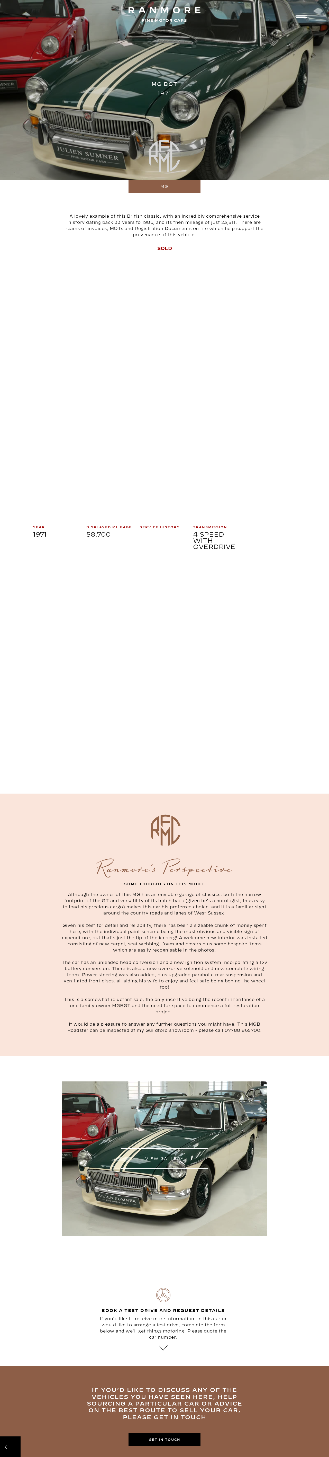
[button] (301, 16)
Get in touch (164, 1439)
